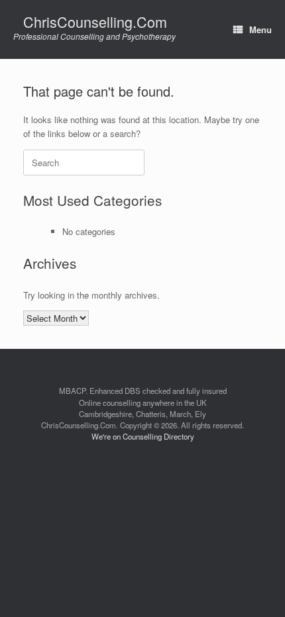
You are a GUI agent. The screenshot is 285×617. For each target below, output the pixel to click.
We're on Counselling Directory (142, 436)
